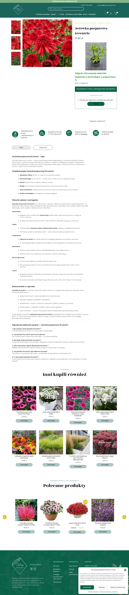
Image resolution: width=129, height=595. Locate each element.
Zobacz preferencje (117, 587)
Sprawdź (84, 134)
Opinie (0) (43, 147)
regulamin (92, 100)
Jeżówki (108, 23)
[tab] (21, 147)
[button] (125, 570)
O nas (61, 14)
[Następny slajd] (124, 517)
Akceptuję (87, 587)
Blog (85, 14)
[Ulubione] (106, 13)
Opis (21, 147)
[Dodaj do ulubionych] (14, 388)
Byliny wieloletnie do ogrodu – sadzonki (90, 23)
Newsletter (57, 582)
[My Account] (111, 13)
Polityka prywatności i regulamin (108, 591)
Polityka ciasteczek (93, 591)
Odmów (102, 587)
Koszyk (71, 569)
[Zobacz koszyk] (115, 13)
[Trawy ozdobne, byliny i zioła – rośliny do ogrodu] (18, 9)
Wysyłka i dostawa (74, 14)
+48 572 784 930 (86, 5)
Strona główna (42, 14)
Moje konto (73, 566)
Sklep (53, 14)
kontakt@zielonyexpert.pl (106, 5)
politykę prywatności (105, 100)
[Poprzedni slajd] (5, 517)
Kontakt (92, 14)
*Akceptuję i (96, 100)
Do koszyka (24, 420)
